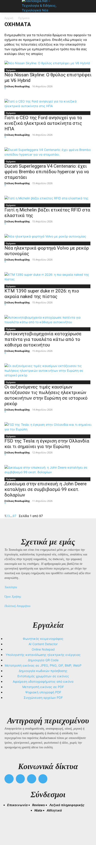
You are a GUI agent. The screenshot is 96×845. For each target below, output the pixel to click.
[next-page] (17, 516)
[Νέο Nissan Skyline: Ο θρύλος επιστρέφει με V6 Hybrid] (48, 63)
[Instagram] (20, 778)
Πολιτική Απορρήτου (17, 606)
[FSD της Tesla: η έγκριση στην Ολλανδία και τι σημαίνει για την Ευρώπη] (48, 427)
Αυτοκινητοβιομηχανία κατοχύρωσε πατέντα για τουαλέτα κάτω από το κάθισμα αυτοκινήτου (42, 339)
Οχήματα (10, 70)
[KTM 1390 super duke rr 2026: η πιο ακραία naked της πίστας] (48, 277)
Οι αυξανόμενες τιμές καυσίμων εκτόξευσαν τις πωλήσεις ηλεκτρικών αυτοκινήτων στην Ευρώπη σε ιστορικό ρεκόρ (46, 395)
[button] (9, 825)
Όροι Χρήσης (12, 596)
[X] (31, 778)
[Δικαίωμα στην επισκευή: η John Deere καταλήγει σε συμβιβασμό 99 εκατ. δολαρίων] (48, 469)
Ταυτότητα (10, 587)
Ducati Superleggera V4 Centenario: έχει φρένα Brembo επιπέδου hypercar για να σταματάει (46, 171)
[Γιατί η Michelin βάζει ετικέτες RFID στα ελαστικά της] (48, 198)
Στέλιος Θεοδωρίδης (17, 86)
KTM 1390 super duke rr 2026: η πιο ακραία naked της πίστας (41, 293)
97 (14, 516)
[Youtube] (43, 778)
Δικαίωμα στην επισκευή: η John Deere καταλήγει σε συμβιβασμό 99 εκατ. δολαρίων (45, 489)
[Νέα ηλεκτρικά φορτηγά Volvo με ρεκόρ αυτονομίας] (48, 236)
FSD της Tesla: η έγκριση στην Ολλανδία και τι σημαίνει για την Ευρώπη (46, 443)
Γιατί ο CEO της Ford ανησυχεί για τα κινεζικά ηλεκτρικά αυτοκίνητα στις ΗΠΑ (43, 123)
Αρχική (8, 18)
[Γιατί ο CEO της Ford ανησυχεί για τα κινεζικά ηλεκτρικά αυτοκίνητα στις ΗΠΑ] (48, 103)
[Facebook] (9, 778)
